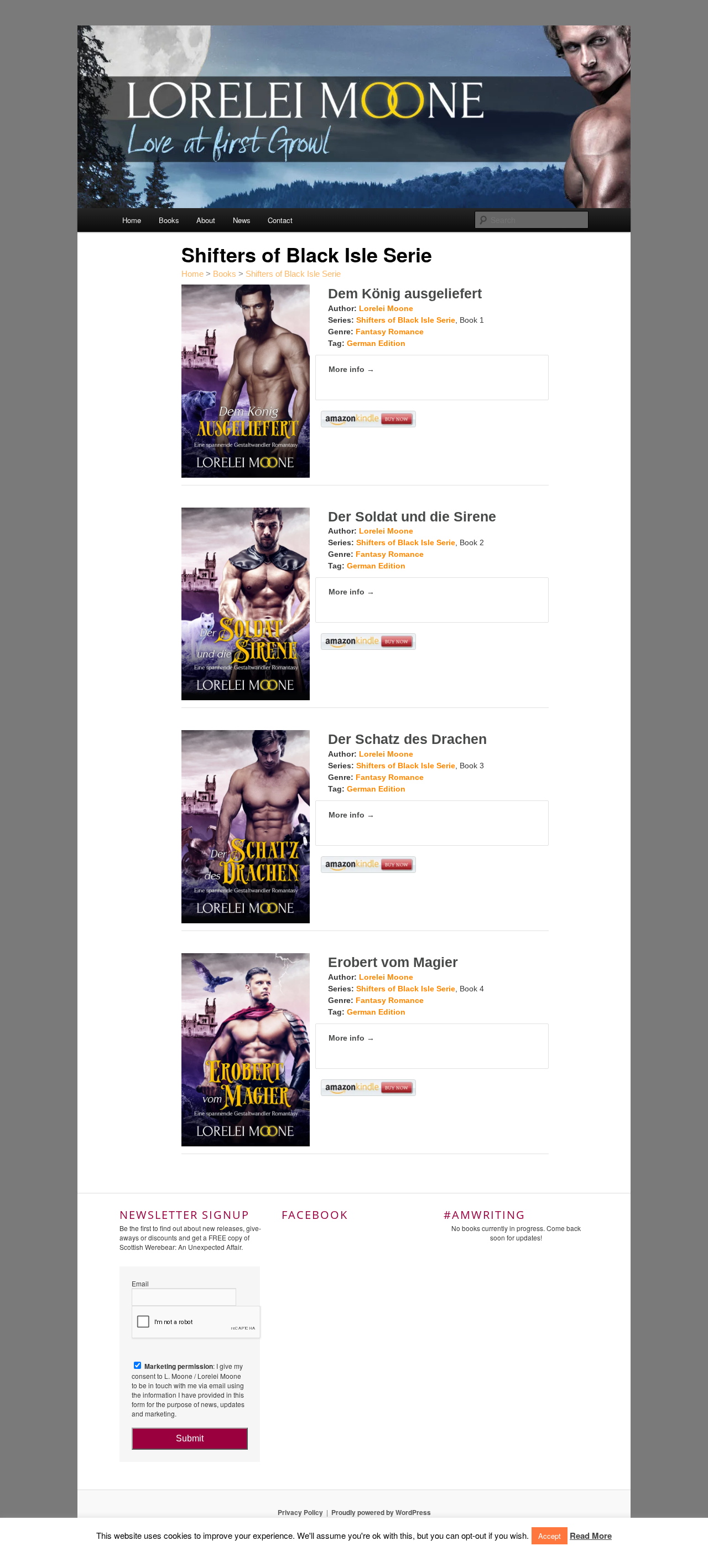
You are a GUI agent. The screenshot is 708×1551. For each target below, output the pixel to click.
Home (131, 220)
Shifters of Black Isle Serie (293, 273)
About (205, 220)
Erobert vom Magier (393, 962)
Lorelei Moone (386, 308)
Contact (280, 220)
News (242, 220)
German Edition (376, 343)
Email (140, 1283)
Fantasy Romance (390, 331)
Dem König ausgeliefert (405, 293)
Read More (591, 1535)
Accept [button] (549, 1536)
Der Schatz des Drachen (407, 739)
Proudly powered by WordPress (381, 1512)
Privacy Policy (300, 1512)
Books (169, 220)
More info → (351, 369)
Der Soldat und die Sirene (412, 516)
